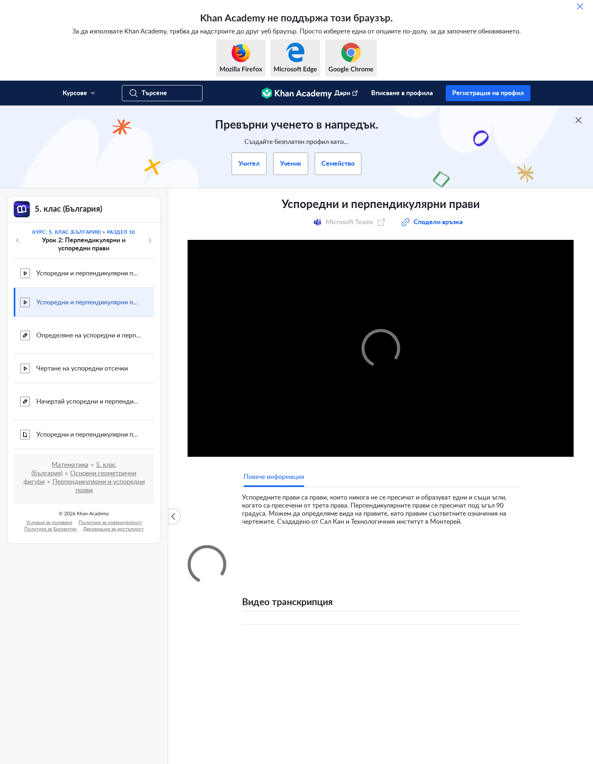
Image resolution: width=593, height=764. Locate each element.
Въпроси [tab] (264, 552)
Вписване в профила (402, 93)
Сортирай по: (417, 648)
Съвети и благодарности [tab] (323, 552)
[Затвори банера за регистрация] (578, 120)
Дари (342, 93)
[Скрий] (580, 6)
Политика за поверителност (110, 522)
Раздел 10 (121, 232)
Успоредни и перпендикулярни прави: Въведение (88, 273)
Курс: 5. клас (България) (66, 232)
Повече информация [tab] (274, 477)
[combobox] (476, 648)
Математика (70, 465)
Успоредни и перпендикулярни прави (88, 302)
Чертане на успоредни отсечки (82, 368)
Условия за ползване (49, 522)
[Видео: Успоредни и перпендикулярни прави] (381, 348)
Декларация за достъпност (113, 529)
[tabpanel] (381, 506)
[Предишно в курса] (18, 240)
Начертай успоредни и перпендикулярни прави (88, 401)
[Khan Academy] (296, 93)
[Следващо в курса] (150, 240)
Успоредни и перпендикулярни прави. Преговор (88, 434)
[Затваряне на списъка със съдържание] (174, 516)
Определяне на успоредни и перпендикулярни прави (88, 335)
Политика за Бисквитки (50, 529)
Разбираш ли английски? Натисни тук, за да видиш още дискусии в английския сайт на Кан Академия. (382, 712)
